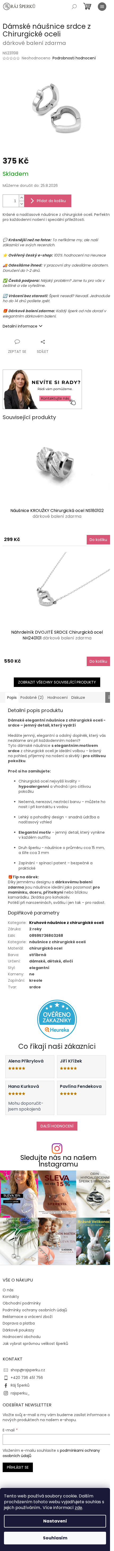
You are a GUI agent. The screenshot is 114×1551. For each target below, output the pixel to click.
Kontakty (11, 1296)
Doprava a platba (19, 1323)
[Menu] (102, 6)
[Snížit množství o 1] (21, 204)
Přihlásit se (18, 1467)
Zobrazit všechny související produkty (57, 682)
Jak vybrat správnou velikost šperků (35, 1343)
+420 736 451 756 (27, 1377)
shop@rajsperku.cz (28, 1370)
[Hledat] (74, 6)
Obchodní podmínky (22, 1303)
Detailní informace (20, 326)
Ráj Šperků (20, 1385)
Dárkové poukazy (18, 1330)
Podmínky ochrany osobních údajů (35, 1310)
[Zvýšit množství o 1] (21, 198)
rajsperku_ (20, 1393)
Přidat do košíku (51, 200)
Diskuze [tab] (78, 697)
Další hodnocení (57, 1126)
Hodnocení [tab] (57, 697)
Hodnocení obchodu (22, 1336)
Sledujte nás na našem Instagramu (58, 1161)
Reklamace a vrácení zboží (27, 1316)
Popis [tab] (12, 697)
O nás (8, 1290)
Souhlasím (55, 1538)
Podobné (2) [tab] (32, 697)
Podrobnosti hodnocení (74, 58)
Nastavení (55, 1521)
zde (78, 1508)
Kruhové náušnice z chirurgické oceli (66, 922)
